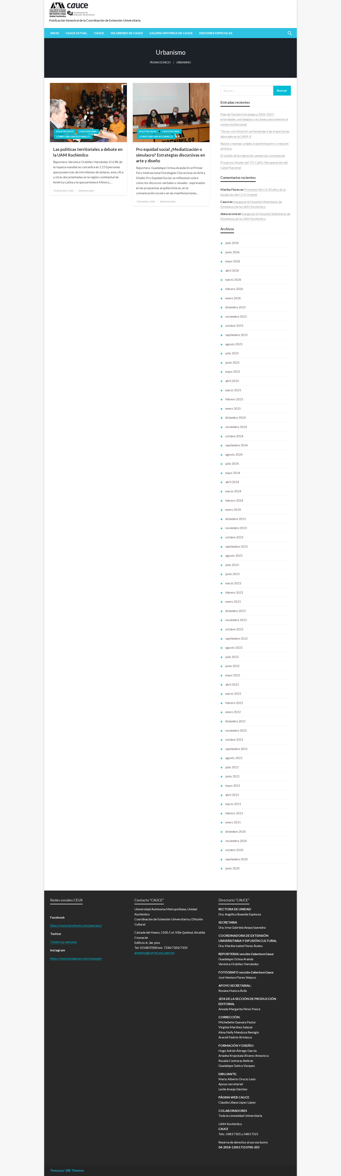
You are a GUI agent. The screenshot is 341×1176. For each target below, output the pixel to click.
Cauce (99, 33)
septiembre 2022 (236, 638)
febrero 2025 (234, 399)
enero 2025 (233, 408)
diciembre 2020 (235, 831)
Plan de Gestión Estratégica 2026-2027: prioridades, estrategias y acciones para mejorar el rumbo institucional (254, 119)
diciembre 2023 (235, 519)
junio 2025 (232, 362)
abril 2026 (232, 270)
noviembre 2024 (236, 427)
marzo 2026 (233, 279)
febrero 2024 (234, 500)
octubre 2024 (234, 436)
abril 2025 (232, 381)
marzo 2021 (233, 804)
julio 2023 (232, 565)
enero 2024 (233, 509)
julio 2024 (232, 463)
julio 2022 (232, 657)
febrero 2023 (234, 592)
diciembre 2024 (235, 417)
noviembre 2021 (236, 730)
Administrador (86, 190)
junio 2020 (232, 868)
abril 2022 (232, 684)
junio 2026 (232, 252)
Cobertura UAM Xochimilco (73, 136)
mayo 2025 (232, 371)
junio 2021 (232, 776)
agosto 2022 (234, 647)
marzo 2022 (233, 693)
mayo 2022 (232, 675)
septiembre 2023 (236, 546)
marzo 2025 (233, 390)
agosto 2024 (234, 454)
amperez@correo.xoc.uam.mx (154, 953)
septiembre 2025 (236, 335)
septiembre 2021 (236, 749)
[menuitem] (54, 33)
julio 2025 (232, 353)
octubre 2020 (234, 850)
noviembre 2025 (236, 316)
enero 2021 (233, 822)
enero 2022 (233, 712)
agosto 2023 (234, 555)
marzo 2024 (233, 491)
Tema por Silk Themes (67, 1170)
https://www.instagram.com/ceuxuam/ (76, 958)
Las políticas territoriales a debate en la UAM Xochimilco (88, 152)
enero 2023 (233, 601)
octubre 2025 (234, 325)
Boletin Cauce (65, 131)
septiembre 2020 (236, 859)
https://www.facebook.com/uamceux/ (76, 925)
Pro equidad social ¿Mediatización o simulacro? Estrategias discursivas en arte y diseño (170, 155)
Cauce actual (76, 33)
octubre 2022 (234, 629)
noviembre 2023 (236, 528)
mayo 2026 (232, 261)
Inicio (55, 33)
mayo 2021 (232, 785)
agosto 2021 (234, 758)
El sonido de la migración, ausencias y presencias (252, 155)
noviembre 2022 (236, 620)
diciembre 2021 (235, 721)
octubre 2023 (234, 537)
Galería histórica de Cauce (171, 33)
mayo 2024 (232, 473)
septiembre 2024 (236, 445)
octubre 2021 (234, 739)
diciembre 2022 (235, 611)
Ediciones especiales (215, 33)
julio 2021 (232, 767)
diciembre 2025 (235, 307)
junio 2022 (232, 666)
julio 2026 (232, 243)
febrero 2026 (234, 289)
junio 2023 (232, 574)
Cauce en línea (87, 131)
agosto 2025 (234, 344)
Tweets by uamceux (63, 942)
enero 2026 (233, 298)
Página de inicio (160, 62)
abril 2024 (232, 482)
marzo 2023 (233, 583)
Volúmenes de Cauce (127, 33)
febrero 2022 (234, 703)
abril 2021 (232, 795)
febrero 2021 (234, 813)
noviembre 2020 (236, 841)
